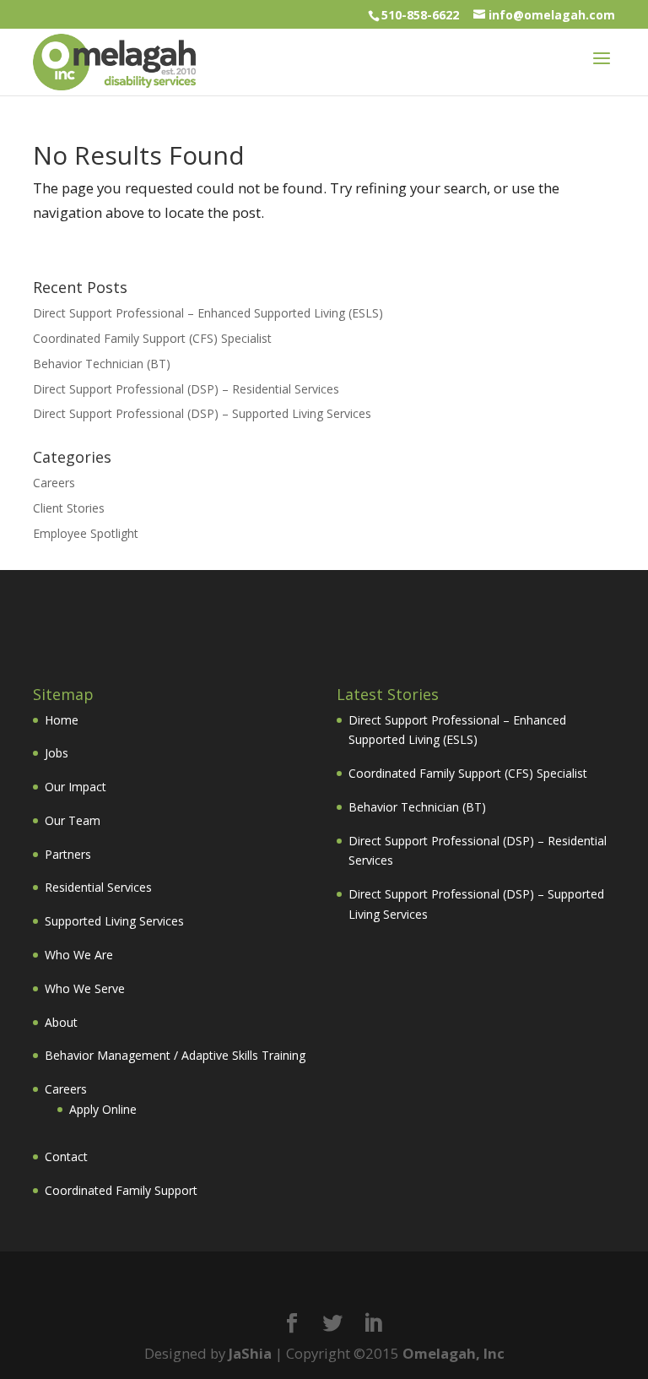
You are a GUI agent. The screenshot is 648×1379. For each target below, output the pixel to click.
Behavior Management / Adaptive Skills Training (175, 1055)
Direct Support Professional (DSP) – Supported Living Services (202, 413)
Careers (54, 483)
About (61, 1022)
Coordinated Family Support (121, 1190)
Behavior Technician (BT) (101, 364)
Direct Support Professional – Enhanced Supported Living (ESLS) (208, 313)
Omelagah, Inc (453, 1353)
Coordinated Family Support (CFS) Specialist (152, 338)
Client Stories (69, 508)
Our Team (72, 820)
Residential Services (98, 887)
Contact (66, 1156)
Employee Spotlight (85, 533)
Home (61, 720)
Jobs (56, 753)
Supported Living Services (114, 921)
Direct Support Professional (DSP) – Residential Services (186, 389)
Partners (68, 854)
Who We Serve (85, 988)
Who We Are (79, 955)
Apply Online (103, 1109)
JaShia (250, 1353)
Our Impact (75, 787)
